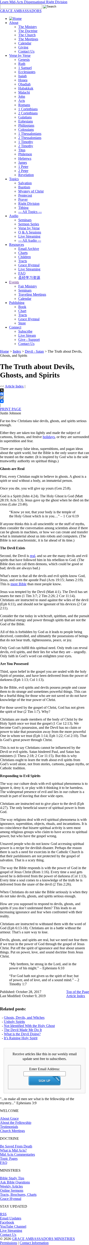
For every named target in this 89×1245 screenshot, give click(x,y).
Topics (14, 179)
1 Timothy (25, 142)
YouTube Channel (13, 1226)
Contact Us (26, 51)
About (13, 23)
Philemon (25, 154)
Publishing (16, 303)
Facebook (7, 1222)
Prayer (23, 199)
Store (22, 323)
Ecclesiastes (26, 72)
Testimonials (9, 1127)
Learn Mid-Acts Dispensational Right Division (33, 2)
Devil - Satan (34, 351)
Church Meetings (12, 1131)
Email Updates (10, 1218)
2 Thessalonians (29, 138)
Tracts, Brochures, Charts (18, 1194)
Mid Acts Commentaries (17, 1154)
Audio (13, 216)
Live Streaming (29, 236)
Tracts (22, 261)
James (22, 162)
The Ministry (27, 27)
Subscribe (25, 331)
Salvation (25, 183)
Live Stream (27, 335)
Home (4, 351)
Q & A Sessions (29, 232)
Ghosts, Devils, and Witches (24, 1017)
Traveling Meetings (32, 294)
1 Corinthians (28, 109)
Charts (23, 253)
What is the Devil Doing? (22, 1034)
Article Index (14, 386)
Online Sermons (11, 1190)
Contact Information (34, 1243)
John (21, 96)
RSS (3, 1214)
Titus (21, 150)
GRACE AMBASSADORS (21, 11)
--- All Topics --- (30, 212)
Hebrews (24, 158)
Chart (22, 311)
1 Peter (23, 167)
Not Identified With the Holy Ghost (29, 1026)
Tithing (23, 208)
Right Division (28, 203)
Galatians (25, 117)
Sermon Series (28, 224)
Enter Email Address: (44, 1069)
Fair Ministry (27, 286)
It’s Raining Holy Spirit (20, 1038)
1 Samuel (25, 68)
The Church (27, 35)
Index (17, 351)
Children (24, 257)
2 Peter (23, 171)
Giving (23, 47)
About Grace (9, 1118)
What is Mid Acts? (13, 1150)
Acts (21, 101)
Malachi (24, 92)
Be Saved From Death (16, 1146)
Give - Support (29, 339)
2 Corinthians (28, 113)
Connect (15, 327)
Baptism (24, 187)
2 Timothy (25, 146)
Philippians (26, 125)
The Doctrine (27, 31)
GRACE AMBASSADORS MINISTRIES (43, 1239)
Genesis (24, 60)
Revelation (26, 175)
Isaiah (22, 76)
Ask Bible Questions (15, 1182)
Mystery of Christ (31, 191)
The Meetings (28, 39)
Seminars (24, 220)
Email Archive (28, 249)
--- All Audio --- (29, 240)
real (32, 556)
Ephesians (25, 121)
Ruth (21, 64)
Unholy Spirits (14, 1022)
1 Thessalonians (29, 134)
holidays (49, 437)
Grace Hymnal (28, 265)
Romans (24, 105)
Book (22, 307)
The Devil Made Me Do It (23, 1030)
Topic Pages (9, 1158)
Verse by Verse (20, 55)
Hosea (22, 80)
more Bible (18, 584)
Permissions (8, 1243)
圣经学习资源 (29, 278)
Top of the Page (77, 992)
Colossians (26, 129)
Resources (16, 244)
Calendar (24, 43)
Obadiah (24, 84)
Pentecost (25, 195)
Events (14, 282)
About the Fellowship (15, 1122)
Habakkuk (25, 88)
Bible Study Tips (12, 1178)
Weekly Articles (11, 1186)
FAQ (22, 273)
